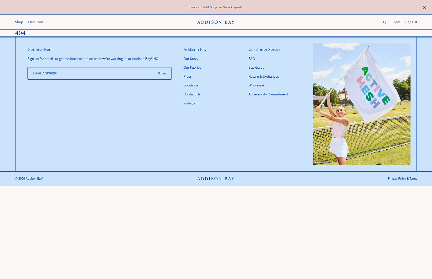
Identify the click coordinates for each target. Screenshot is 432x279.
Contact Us (192, 94)
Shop (19, 22)
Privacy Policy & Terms (402, 178)
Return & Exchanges (263, 76)
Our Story (36, 22)
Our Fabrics (192, 67)
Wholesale (256, 85)
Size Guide (256, 67)
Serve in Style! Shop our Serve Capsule (216, 7)
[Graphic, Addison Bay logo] (216, 179)
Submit (163, 73)
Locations (191, 85)
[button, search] (384, 23)
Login (396, 22)
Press (188, 76)
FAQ (251, 59)
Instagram (191, 103)
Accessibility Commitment (268, 94)
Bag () (411, 22)
